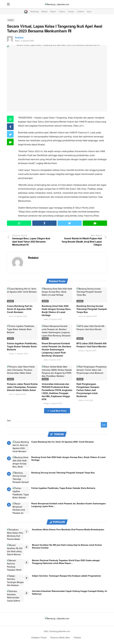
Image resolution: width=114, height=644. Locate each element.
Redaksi (19, 37)
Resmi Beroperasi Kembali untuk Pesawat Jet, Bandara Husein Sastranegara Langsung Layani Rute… (68, 505)
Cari (9, 420)
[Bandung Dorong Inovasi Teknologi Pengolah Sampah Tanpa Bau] (91, 294)
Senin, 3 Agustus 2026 (17, 394)
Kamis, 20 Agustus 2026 (87, 316)
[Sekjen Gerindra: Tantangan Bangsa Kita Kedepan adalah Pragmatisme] (15, 580)
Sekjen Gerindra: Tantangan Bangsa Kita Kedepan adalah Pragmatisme (66, 575)
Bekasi (44, 11)
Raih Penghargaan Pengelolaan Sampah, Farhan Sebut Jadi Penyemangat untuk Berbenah (88, 390)
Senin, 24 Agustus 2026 (18, 316)
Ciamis (62, 11)
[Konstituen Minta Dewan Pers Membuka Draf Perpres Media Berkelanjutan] (15, 534)
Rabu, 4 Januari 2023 (24, 40)
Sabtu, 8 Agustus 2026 (52, 359)
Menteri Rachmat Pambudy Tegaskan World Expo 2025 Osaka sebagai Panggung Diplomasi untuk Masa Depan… (66, 562)
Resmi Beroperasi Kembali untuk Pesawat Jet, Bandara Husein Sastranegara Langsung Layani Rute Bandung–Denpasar (56, 349)
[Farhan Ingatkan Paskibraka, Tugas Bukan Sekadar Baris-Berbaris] (22, 332)
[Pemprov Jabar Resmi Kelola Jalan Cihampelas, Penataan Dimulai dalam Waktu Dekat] (22, 372)
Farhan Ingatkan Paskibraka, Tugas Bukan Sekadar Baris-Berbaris (22, 346)
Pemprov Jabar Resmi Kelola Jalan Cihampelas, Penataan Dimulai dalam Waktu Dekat (22, 387)
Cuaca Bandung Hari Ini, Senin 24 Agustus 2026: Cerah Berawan (20, 309)
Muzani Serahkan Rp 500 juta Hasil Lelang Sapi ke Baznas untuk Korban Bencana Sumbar (67, 546)
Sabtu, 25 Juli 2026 (85, 400)
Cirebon (80, 11)
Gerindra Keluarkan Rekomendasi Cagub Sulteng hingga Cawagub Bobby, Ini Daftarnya (69, 592)
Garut (89, 11)
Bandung (34, 11)
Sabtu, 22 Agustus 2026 (53, 319)
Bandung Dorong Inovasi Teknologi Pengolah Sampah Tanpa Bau (91, 309)
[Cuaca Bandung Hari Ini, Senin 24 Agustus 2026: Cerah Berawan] (22, 294)
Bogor (53, 11)
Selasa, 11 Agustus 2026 (18, 353)
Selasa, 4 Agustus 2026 (87, 350)
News (10, 20)
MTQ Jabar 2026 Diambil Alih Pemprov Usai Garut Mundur (91, 345)
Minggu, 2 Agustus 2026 (53, 403)
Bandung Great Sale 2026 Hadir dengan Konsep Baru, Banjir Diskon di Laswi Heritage (56, 310)
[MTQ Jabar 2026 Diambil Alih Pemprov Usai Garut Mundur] (91, 332)
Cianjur (71, 11)
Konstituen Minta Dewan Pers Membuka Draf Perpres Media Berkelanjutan (68, 529)
